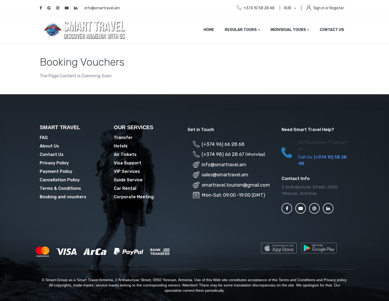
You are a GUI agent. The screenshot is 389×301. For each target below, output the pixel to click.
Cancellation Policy (60, 179)
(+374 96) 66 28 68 (223, 144)
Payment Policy (56, 171)
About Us (49, 146)
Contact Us (332, 30)
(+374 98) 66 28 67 (223, 154)
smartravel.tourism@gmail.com (236, 185)
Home (208, 30)
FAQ (44, 137)
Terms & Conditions (60, 188)
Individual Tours (288, 30)
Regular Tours (241, 30)
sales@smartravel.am (225, 175)
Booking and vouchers (63, 196)
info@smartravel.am (102, 8)
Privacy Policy (54, 162)
